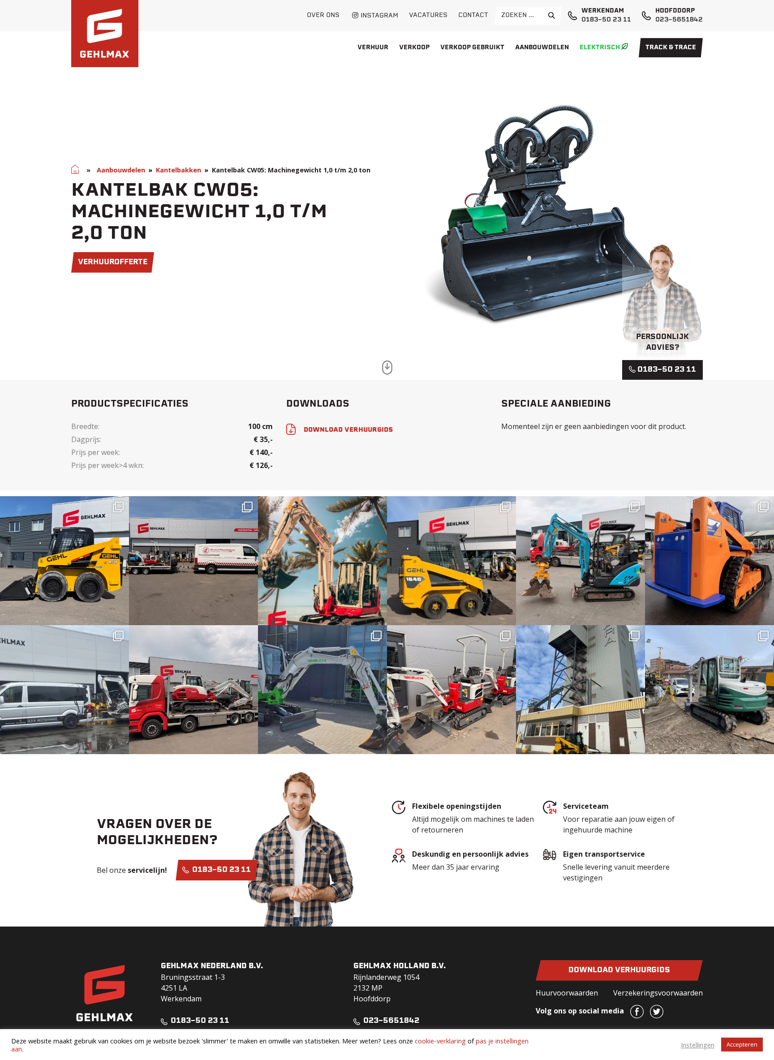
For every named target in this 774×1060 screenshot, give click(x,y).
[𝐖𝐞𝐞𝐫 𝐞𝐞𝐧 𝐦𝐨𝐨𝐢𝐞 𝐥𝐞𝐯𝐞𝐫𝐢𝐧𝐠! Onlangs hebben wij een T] (322, 689)
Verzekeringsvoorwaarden (658, 993)
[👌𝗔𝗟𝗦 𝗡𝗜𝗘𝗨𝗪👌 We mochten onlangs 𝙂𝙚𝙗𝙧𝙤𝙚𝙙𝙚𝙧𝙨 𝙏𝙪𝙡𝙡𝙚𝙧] (451, 560)
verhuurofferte (112, 262)
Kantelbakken (178, 170)
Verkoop (414, 48)
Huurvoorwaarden (567, 993)
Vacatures (428, 15)
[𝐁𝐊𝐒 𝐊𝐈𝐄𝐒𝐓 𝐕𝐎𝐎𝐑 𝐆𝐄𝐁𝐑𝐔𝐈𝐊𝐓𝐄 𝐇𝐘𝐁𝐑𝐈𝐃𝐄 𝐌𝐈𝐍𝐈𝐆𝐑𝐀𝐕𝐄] (580, 560)
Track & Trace (670, 48)
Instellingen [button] (697, 1045)
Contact (473, 15)
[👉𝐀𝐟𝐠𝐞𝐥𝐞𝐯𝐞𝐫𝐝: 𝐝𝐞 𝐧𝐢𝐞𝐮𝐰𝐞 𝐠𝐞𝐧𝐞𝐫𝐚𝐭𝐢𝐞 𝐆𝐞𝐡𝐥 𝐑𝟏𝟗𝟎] (580, 689)
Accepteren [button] (742, 1044)
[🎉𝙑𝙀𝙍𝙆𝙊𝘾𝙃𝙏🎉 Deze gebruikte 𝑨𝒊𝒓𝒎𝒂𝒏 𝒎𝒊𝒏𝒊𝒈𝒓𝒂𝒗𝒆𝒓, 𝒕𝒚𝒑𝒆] (64, 689)
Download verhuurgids (619, 970)
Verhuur (372, 48)
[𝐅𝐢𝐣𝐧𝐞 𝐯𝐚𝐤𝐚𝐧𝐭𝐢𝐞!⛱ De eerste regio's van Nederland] (322, 560)
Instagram (379, 16)
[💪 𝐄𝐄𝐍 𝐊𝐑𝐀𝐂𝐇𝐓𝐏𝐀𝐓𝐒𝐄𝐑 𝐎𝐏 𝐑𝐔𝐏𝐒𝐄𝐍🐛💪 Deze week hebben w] (709, 560)
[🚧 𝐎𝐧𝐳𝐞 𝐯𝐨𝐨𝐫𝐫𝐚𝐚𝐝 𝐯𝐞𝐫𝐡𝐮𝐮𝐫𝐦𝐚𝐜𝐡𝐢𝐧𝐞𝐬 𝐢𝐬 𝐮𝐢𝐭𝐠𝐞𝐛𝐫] (451, 689)
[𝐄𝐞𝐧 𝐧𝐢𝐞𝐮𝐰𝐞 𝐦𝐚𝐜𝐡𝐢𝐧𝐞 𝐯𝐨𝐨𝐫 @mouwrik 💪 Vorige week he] (193, 560)
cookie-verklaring (440, 1040)
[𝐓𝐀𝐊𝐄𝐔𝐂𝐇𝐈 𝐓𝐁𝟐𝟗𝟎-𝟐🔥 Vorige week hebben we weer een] (709, 689)
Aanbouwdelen (542, 48)
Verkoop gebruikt (472, 48)
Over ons (323, 15)
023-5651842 (679, 20)
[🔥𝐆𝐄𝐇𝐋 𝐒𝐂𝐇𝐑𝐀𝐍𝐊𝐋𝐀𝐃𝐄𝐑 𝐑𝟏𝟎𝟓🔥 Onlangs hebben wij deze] (64, 560)
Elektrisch (600, 48)
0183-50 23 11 (606, 20)
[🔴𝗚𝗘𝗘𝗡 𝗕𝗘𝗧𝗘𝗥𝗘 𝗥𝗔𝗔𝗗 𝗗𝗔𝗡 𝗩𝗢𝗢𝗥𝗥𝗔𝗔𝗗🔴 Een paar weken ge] (193, 689)
